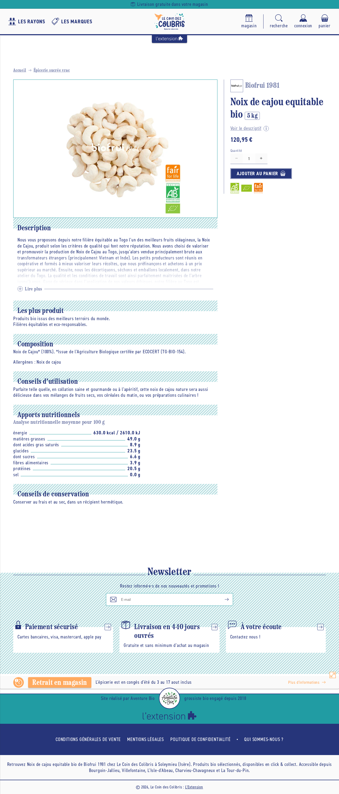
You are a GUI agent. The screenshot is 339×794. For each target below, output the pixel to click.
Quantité (236, 150)
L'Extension (194, 787)
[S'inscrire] (222, 599)
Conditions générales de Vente (88, 739)
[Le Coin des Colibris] (169, 21)
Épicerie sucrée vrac (52, 70)
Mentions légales (145, 739)
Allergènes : (24, 362)
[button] (279, 21)
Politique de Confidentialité (200, 739)
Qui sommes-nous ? (263, 739)
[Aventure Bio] (169, 698)
